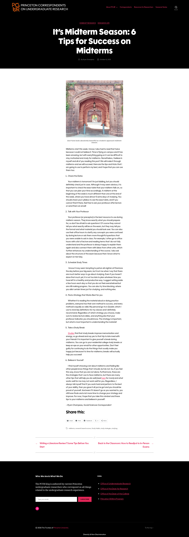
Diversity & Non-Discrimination (94, 534)
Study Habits (96, 428)
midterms (72, 428)
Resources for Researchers (143, 7)
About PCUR (110, 7)
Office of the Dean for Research (114, 488)
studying (114, 428)
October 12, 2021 (105, 59)
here (103, 378)
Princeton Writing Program (112, 498)
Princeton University (61, 527)
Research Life (103, 23)
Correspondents (126, 7)
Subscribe (84, 499)
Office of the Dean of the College (114, 493)
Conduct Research (88, 23)
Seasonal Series (161, 7)
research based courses (83, 428)
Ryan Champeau (88, 59)
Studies (71, 333)
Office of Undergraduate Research (115, 483)
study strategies (106, 428)
